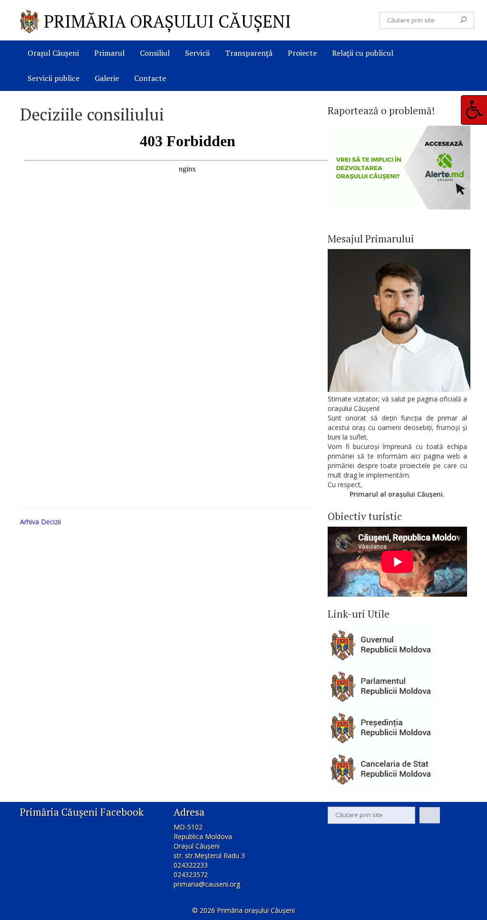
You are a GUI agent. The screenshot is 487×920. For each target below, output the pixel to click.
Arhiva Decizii (40, 521)
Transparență (249, 53)
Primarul (109, 53)
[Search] (463, 20)
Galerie (107, 78)
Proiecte (302, 53)
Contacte (150, 78)
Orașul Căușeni (53, 53)
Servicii (197, 53)
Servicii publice (53, 78)
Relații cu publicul (362, 53)
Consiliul (155, 53)
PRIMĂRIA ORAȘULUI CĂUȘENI (167, 21)
